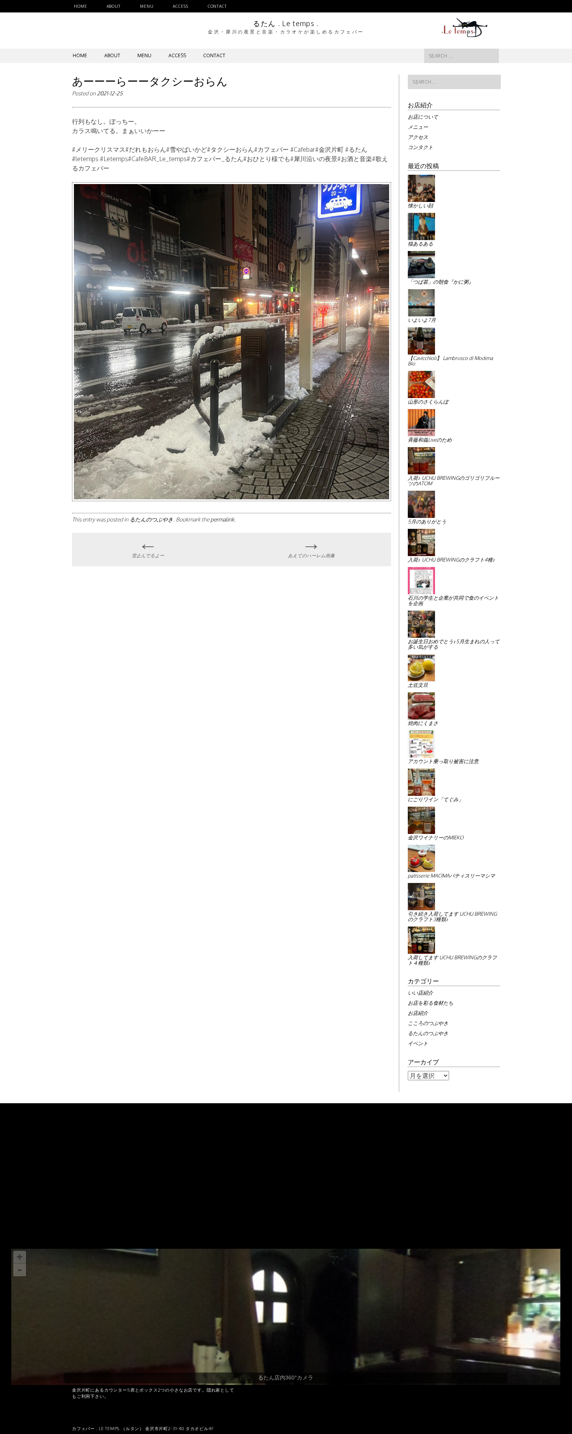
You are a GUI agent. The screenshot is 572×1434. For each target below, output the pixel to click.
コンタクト (420, 147)
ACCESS (180, 6)
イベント (418, 1043)
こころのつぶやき (428, 1023)
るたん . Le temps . (286, 23)
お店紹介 (418, 1013)
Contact (217, 6)
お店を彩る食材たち (430, 1003)
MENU (147, 6)
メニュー (418, 127)
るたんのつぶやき (151, 519)
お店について (423, 117)
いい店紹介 (420, 993)
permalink (222, 519)
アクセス (418, 137)
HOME (80, 6)
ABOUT (114, 6)
